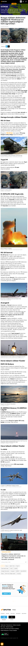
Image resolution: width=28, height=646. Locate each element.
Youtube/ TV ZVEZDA (9, 443)
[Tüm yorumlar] (2, 644)
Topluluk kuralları (9, 626)
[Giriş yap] (23, 1)
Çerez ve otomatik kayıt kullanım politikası (10, 628)
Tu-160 (11, 568)
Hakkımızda (3, 625)
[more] (25, 562)
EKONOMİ (18, 613)
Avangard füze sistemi (5, 571)
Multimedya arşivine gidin (17, 156)
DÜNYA (2, 565)
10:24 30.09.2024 (4, 26)
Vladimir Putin (12, 565)
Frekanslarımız (9, 625)
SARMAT (17, 571)
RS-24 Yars (9, 133)
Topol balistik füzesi (4, 568)
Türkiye (3, 613)
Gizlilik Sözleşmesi (5, 630)
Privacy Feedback (13, 630)
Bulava (2, 573)
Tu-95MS (15, 568)
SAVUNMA (24, 613)
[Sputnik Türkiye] (4, 2)
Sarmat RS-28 (23, 571)
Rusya (7, 565)
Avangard (12, 571)
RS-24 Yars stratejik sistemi (10, 573)
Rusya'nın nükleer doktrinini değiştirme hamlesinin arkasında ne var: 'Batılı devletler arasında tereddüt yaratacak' (13, 556)
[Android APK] (4, 634)
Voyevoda (19, 573)
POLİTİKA (13, 613)
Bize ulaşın (3, 626)
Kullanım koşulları (17, 625)
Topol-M (17, 565)
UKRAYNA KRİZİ (6, 552)
